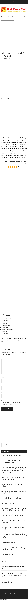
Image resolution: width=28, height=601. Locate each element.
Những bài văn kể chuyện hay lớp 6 (12, 515)
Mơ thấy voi (4, 331)
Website (3, 393)
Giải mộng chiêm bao (11, 336)
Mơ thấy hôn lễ (5, 327)
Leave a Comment (17, 58)
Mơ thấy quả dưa (5, 325)
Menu (15, 2)
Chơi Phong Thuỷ (14, 10)
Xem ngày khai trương (8, 503)
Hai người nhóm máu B (9, 543)
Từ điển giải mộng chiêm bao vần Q (10, 322)
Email (3, 385)
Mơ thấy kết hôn (6, 582)
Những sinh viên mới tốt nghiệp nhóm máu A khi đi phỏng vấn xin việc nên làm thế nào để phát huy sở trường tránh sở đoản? (13, 469)
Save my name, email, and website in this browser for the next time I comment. (11, 403)
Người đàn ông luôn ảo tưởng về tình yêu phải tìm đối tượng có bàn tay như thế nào (14, 535)
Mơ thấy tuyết (4, 333)
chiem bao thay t (17, 338)
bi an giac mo (10, 338)
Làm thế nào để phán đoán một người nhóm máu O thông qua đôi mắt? (14, 509)
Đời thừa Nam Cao (7, 555)
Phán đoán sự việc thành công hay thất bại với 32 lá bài (12, 478)
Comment (4, 358)
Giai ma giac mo (14, 340)
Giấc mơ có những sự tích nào (11, 455)
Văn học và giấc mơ (6, 318)
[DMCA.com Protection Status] (3, 600)
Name (3, 377)
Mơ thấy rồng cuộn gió (7, 329)
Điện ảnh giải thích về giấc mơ (11, 498)
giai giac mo (8, 340)
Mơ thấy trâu (4, 335)
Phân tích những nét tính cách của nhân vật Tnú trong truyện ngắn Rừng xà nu (13, 575)
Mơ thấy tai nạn (5, 320)
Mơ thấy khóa (4, 324)
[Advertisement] (14, 37)
